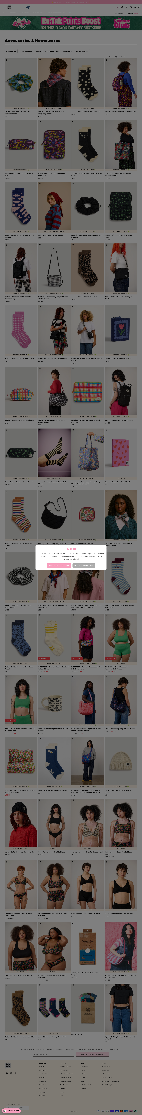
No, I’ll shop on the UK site (83, 565)
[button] (11, 1110)
